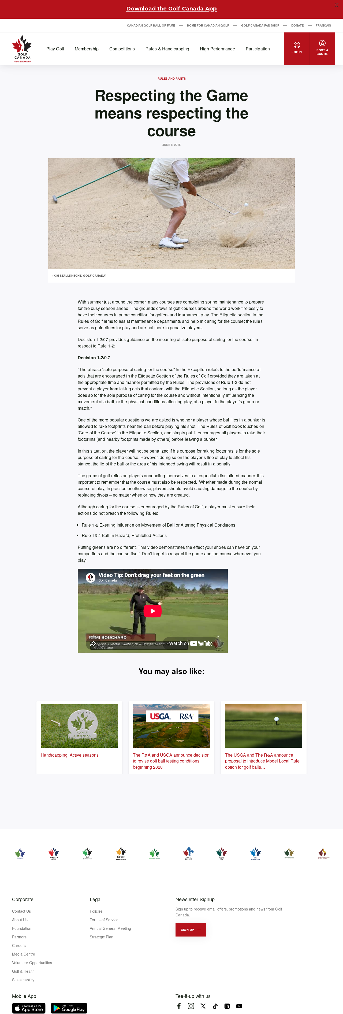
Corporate (22, 898)
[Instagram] (191, 1006)
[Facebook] (179, 1006)
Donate (297, 25)
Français (323, 25)
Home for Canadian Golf (208, 25)
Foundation (21, 928)
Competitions (122, 49)
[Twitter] (203, 1006)
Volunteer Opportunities (32, 962)
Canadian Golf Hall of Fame (151, 25)
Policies (96, 911)
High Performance (217, 49)
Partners (19, 936)
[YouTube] (239, 1006)
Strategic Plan (101, 936)
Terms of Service (104, 919)
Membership (87, 49)
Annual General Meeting (110, 928)
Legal (96, 898)
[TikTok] (215, 1006)
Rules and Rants (172, 78)
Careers (19, 945)
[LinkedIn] (227, 1006)
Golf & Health (23, 971)
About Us (20, 919)
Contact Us (21, 911)
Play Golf (55, 49)
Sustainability (23, 979)
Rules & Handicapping (167, 49)
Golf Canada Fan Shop (260, 25)
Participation (258, 49)
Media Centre (23, 954)
